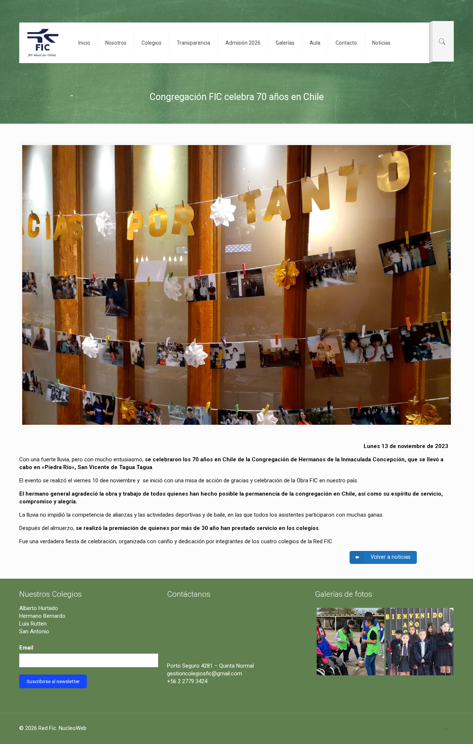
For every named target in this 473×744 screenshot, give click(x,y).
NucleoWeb (72, 728)
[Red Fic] (43, 43)
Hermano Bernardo (42, 616)
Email (28, 647)
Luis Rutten (33, 623)
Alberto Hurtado (38, 608)
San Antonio (34, 631)
